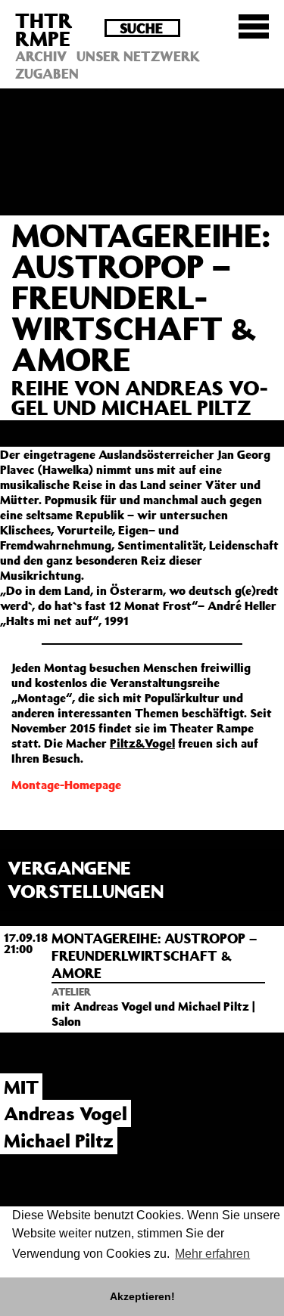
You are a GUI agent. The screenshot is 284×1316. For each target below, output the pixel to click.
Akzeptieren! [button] (142, 1296)
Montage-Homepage (66, 784)
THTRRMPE (44, 29)
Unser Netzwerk (138, 56)
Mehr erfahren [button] (212, 1253)
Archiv (41, 56)
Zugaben (47, 73)
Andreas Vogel (65, 1113)
